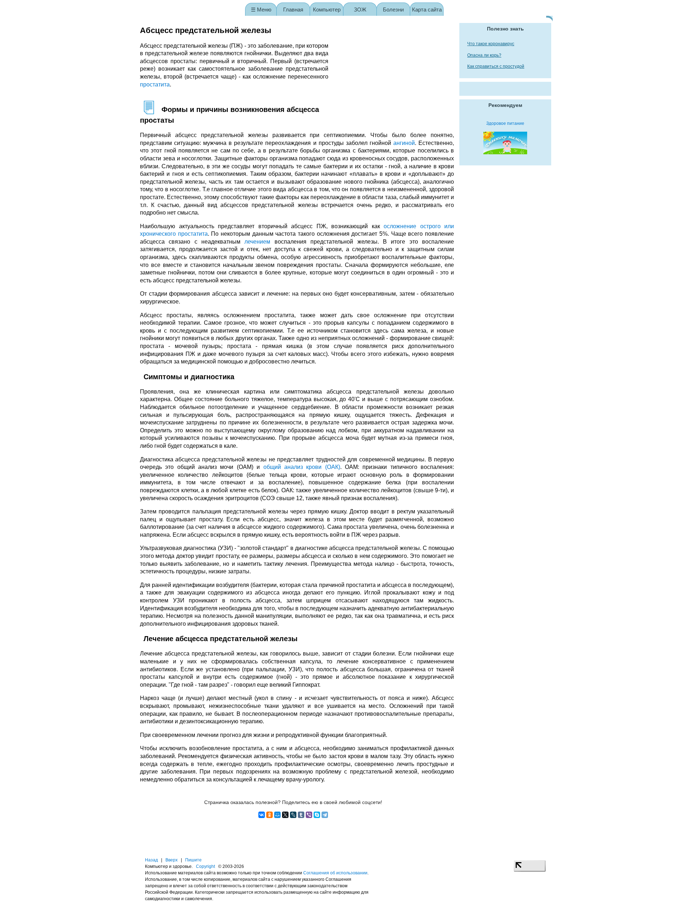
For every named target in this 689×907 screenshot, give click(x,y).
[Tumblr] (301, 815)
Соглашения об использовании (335, 872)
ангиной (404, 143)
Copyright (205, 866)
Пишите (193, 860)
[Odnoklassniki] (269, 815)
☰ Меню (261, 9)
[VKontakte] (261, 815)
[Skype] (317, 815)
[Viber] (309, 815)
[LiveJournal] (293, 815)
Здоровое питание (505, 123)
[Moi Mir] (277, 815)
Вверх (171, 860)
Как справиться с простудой (495, 66)
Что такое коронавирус (490, 43)
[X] (285, 815)
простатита (155, 84)
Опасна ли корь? (484, 55)
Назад (151, 860)
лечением (257, 242)
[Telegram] (325, 815)
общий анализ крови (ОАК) (301, 467)
